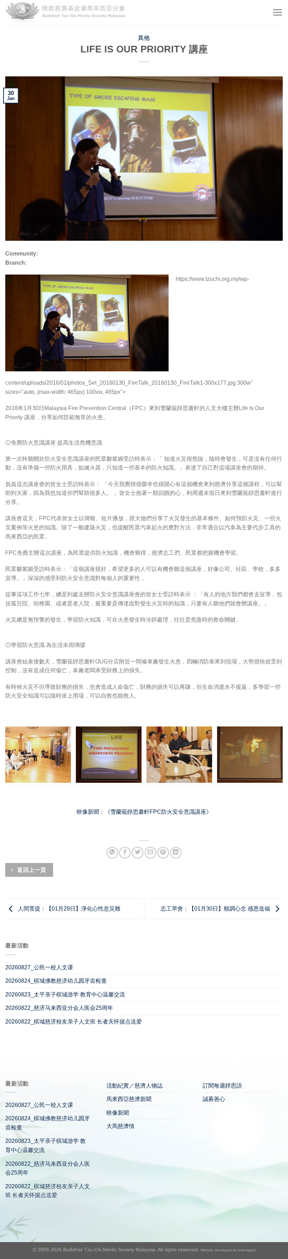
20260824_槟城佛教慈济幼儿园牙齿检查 (56, 981)
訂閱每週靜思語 (222, 1086)
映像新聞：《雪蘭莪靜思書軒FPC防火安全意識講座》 (144, 812)
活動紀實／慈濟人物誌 (134, 1086)
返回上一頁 (31, 870)
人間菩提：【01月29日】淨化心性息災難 (68, 909)
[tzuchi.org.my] (68, 12)
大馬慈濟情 (120, 1126)
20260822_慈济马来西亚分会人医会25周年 (59, 1008)
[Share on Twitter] (137, 852)
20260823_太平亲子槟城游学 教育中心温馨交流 (65, 994)
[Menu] (277, 12)
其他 (144, 38)
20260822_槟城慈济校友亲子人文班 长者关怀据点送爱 (73, 1022)
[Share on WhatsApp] (112, 852)
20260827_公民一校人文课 (39, 967)
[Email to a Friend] (150, 852)
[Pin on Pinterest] (163, 852)
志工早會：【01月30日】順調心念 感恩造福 (216, 909)
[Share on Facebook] (125, 852)
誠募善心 (214, 1099)
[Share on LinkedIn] (176, 852)
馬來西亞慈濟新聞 (128, 1099)
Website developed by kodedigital (228, 1250)
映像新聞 (117, 1113)
